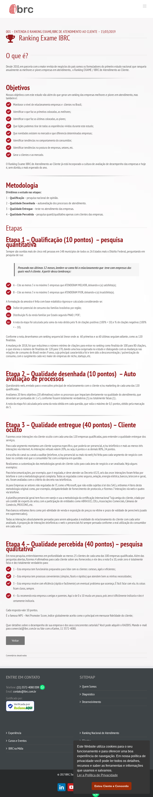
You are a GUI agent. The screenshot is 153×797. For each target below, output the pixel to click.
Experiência (14, 733)
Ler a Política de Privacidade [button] (97, 775)
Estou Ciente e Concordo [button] (111, 786)
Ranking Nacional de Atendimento (100, 733)
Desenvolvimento (91, 702)
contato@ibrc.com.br (24, 691)
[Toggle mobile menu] (145, 6)
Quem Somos (89, 686)
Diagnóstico (88, 694)
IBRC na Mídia (15, 748)
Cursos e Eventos (17, 741)
